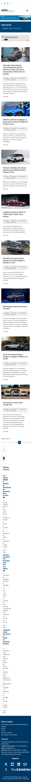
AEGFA (3, 728)
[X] (6, 763)
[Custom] (10, 3)
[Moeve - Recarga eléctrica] (15, 17)
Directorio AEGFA (6, 733)
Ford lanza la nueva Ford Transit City (12, 404)
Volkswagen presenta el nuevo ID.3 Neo (15, 307)
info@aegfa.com (10, 748)
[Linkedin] (7, 3)
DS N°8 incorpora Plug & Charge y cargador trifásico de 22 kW (15, 356)
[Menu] (27, 10)
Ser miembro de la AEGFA (9, 735)
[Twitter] (1, 3)
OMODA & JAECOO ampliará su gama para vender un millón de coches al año (15, 122)
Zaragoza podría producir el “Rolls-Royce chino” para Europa (14, 214)
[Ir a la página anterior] (5, 442)
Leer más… (6, 96)
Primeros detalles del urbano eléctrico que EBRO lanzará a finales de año (14, 170)
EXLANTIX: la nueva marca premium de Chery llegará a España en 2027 (14, 260)
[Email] (25, 763)
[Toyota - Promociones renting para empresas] (4, 458)
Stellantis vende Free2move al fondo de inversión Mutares (7, 637)
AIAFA (3, 731)
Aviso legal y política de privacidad (11, 724)
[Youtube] (4, 3)
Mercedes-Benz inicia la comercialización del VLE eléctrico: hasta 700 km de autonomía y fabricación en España (14, 69)
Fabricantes (14, 78)
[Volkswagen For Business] (15, 38)
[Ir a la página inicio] (3, 442)
